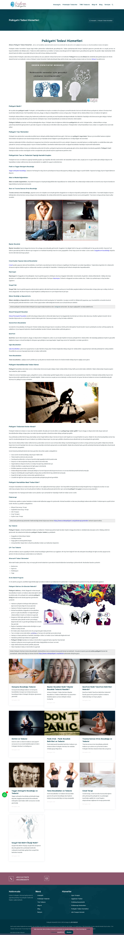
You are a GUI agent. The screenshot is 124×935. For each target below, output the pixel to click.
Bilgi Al (94, 4)
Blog (100, 4)
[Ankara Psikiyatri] (18, 4)
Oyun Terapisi (75, 895)
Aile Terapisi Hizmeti (77, 912)
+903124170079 (22, 877)
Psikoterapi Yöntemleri (78, 905)
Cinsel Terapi (87, 790)
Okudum (69, 932)
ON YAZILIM (74, 922)
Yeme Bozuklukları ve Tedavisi (59, 790)
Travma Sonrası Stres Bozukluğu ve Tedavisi (97, 740)
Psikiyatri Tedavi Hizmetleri (80, 909)
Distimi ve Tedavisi (19, 738)
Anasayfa (57, 4)
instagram (57, 306)
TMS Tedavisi (85, 4)
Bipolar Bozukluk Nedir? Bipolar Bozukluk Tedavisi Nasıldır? (60, 688)
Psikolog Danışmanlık (78, 902)
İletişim (107, 4)
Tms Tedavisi (41, 902)
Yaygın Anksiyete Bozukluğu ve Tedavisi (25, 792)
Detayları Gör (16, 700)
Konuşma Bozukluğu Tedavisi (24, 686)
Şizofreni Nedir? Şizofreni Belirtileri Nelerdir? (97, 688)
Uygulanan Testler (77, 898)
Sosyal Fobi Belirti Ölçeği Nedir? (25, 842)
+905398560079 (22, 880)
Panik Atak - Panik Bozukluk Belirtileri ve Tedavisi (58, 740)
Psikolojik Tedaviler (70, 4)
